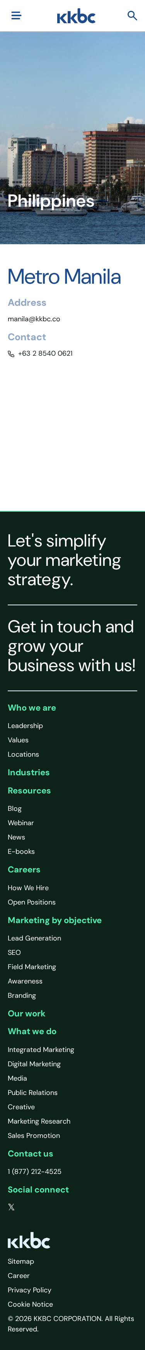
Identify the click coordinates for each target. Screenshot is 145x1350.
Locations (23, 754)
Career (19, 1275)
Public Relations (33, 1092)
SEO (14, 952)
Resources (29, 790)
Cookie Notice (30, 1304)
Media (17, 1078)
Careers (24, 869)
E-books (21, 851)
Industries (29, 772)
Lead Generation (34, 938)
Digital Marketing (34, 1064)
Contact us (30, 1153)
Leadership (25, 725)
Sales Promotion (34, 1135)
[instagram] (58, 1208)
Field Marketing (32, 966)
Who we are (32, 707)
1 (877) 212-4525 (34, 1171)
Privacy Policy (29, 1290)
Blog (15, 808)
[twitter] (11, 1208)
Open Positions (32, 902)
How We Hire (28, 888)
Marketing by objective (55, 920)
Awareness (25, 981)
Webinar (21, 822)
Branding (22, 995)
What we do (32, 1031)
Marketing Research (39, 1121)
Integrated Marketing (41, 1049)
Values (18, 740)
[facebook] (27, 1208)
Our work (27, 1013)
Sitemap (21, 1261)
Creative (21, 1107)
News (16, 837)
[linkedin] (43, 1208)
